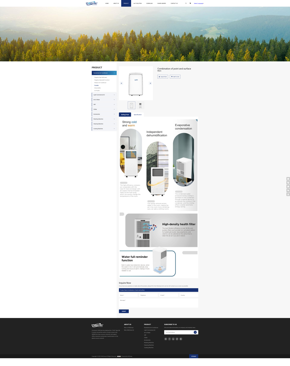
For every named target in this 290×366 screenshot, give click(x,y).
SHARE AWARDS (161, 3)
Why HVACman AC (129, 330)
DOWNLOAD (149, 3)
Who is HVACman (128, 327)
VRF (145, 335)
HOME (107, 3)
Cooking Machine (148, 347)
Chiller (145, 337)
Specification (138, 114)
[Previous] (121, 83)
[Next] (150, 83)
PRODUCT (126, 3)
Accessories (147, 340)
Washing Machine (149, 342)
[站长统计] (119, 356)
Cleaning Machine (149, 345)
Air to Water (147, 332)
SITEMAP (193, 356)
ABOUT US (116, 3)
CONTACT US (174, 3)
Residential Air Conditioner (151, 327)
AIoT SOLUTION (138, 3)
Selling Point (125, 114)
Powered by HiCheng (127, 356)
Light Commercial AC (149, 330)
